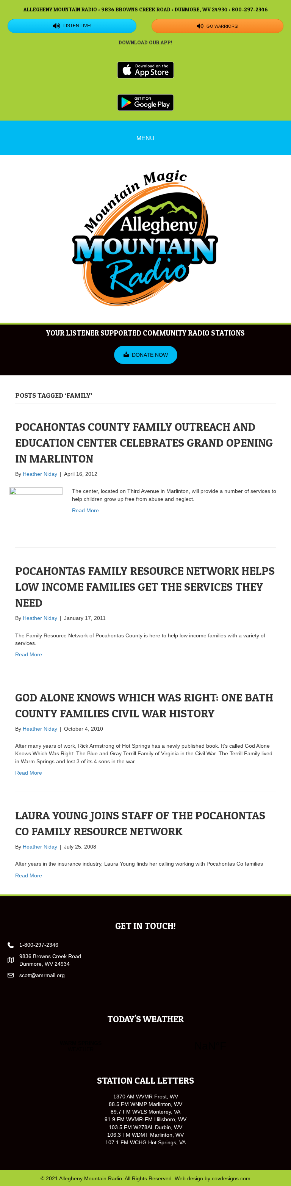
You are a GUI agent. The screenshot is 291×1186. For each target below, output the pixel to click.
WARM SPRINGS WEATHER (145, 1046)
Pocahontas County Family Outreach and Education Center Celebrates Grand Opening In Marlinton (144, 442)
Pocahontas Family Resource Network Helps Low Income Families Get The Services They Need (145, 586)
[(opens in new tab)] (145, 69)
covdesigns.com (231, 1178)
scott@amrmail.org (42, 975)
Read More (85, 510)
